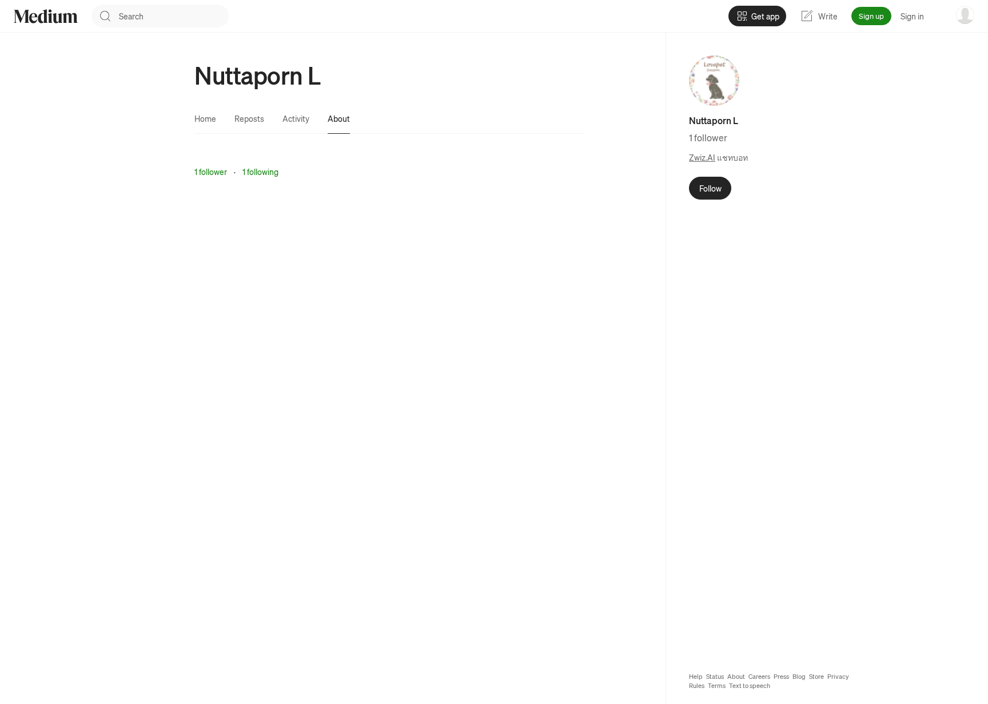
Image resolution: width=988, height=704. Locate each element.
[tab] (205, 118)
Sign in (912, 16)
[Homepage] (46, 16)
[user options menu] (965, 15)
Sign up (871, 16)
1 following (260, 171)
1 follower (210, 171)
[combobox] (174, 16)
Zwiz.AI (702, 157)
